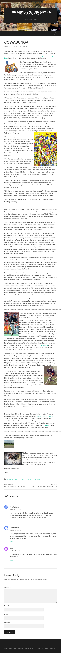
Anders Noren (48, 648)
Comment (7, 587)
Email (6, 614)
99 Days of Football (12, 479)
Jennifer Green (14, 507)
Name (6, 606)
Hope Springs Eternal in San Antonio (14, 485)
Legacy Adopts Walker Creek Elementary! (44, 485)
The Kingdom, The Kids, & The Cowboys (30, 13)
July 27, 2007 (8, 46)
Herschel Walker (42, 345)
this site (47, 425)
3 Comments (24, 46)
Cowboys (29, 479)
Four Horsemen (36, 479)
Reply (11, 521)
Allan (16, 46)
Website (7, 622)
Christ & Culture (22, 479)
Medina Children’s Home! (44, 416)
